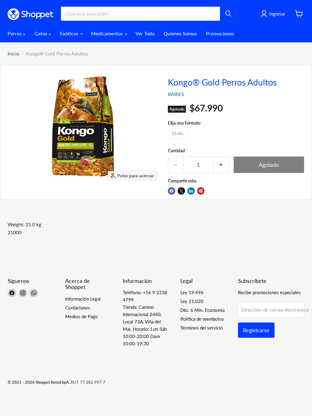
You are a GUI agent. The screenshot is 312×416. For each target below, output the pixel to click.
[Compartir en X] (181, 191)
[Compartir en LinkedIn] (191, 191)
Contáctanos (77, 307)
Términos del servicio (201, 327)
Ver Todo (145, 33)
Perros (15, 33)
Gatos (41, 33)
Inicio (13, 53)
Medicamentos (107, 33)
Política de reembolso (202, 319)
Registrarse (256, 330)
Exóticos (70, 33)
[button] (274, 13)
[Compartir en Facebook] (171, 191)
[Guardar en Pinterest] (200, 191)
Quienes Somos (180, 33)
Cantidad (176, 150)
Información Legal (83, 298)
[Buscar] (228, 14)
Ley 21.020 (192, 301)
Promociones (220, 33)
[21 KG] (178, 140)
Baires (176, 94)
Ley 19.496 (192, 292)
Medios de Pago (81, 316)
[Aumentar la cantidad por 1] (221, 165)
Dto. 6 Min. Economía (202, 310)
